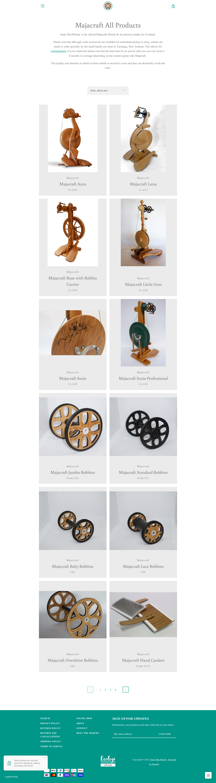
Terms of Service (51, 746)
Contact (81, 728)
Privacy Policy (50, 723)
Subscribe (165, 734)
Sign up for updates (130, 718)
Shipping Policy (50, 741)
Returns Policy (50, 728)
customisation (58, 51)
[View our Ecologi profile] (108, 762)
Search (45, 718)
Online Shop (84, 718)
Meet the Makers (87, 733)
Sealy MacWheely (158, 759)
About (80, 723)
